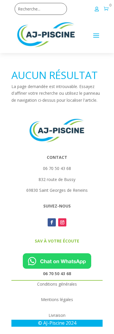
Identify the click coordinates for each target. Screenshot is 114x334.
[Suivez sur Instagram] (62, 222)
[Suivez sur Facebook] (52, 222)
